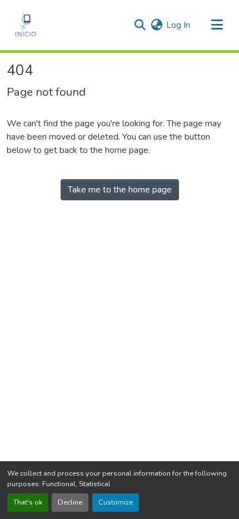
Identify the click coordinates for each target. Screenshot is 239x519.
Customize (115, 502)
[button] (26, 25)
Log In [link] (178, 25)
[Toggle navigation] (216, 25)
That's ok (27, 502)
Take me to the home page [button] (120, 190)
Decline (70, 502)
